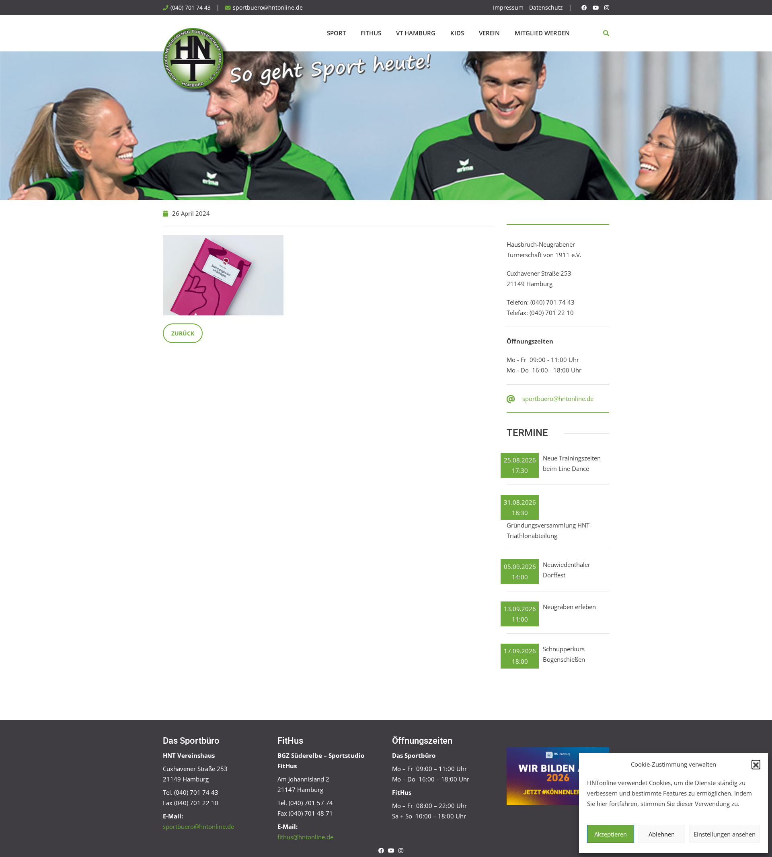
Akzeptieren (610, 834)
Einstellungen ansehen (725, 834)
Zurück (182, 333)
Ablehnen (662, 834)
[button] (756, 764)
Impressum (508, 7)
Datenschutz (546, 7)
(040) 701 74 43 (190, 7)
